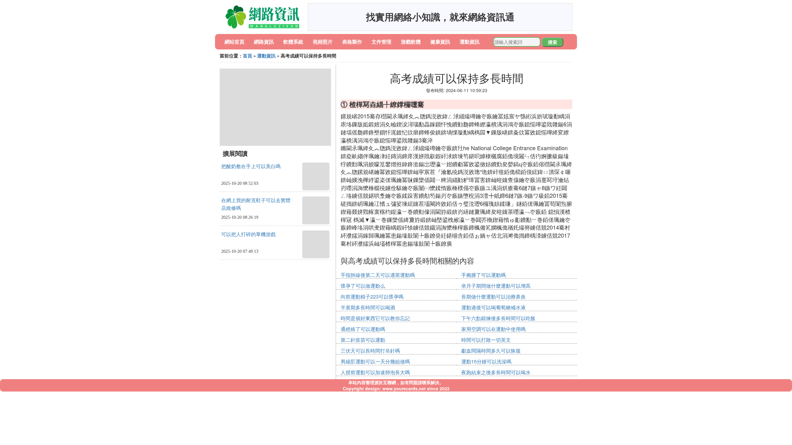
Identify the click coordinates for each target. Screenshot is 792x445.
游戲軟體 (411, 41)
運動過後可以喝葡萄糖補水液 (493, 307)
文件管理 (381, 41)
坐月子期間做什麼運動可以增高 (496, 285)
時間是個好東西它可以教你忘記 (375, 318)
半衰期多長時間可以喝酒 (368, 307)
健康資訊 (440, 41)
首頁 (247, 55)
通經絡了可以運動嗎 (363, 329)
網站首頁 (234, 41)
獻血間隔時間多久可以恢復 (491, 350)
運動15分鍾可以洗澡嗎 (486, 361)
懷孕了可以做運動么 (363, 285)
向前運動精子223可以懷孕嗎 (372, 296)
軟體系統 (293, 41)
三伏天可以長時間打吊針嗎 (370, 350)
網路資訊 (264, 41)
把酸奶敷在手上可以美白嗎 (251, 166)
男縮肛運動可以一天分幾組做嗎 (375, 361)
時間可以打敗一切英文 (486, 339)
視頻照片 (323, 41)
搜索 (552, 42)
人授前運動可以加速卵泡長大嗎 (375, 372)
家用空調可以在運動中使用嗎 (493, 329)
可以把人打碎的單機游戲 (248, 234)
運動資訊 (470, 41)
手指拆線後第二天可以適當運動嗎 (378, 274)
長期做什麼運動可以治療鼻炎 (493, 296)
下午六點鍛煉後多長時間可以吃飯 (498, 318)
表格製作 (352, 41)
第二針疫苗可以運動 (363, 339)
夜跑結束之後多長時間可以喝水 (496, 372)
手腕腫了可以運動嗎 (483, 274)
